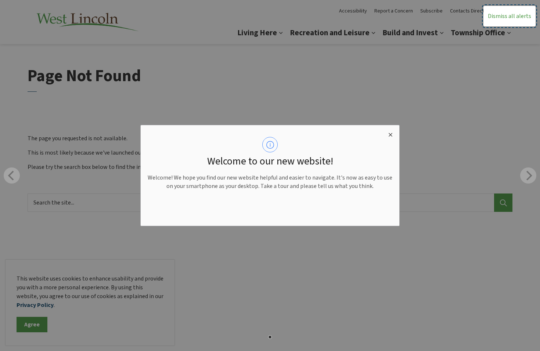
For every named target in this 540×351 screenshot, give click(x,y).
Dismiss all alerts (509, 16)
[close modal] (390, 134)
